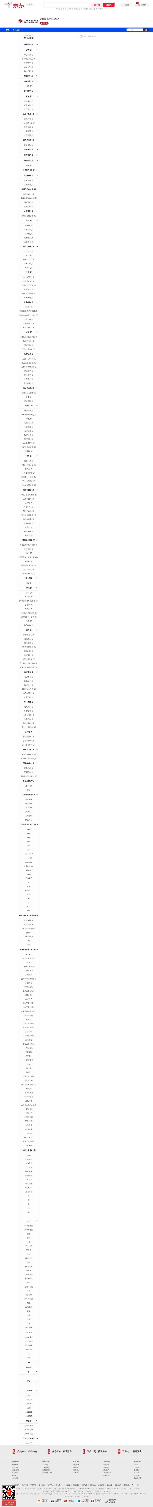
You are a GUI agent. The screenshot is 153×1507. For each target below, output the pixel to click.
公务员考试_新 (28, 715)
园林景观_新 (28, 643)
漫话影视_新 (28, 206)
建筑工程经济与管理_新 (29, 667)
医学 (28, 1262)
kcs (28, 899)
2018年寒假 (28, 1097)
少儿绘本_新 (28, 91)
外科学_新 (29, 593)
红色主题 (28, 799)
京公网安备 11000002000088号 (24, 1488)
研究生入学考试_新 (29, 727)
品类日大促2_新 (29, 170)
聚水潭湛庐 (29, 1430)
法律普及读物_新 (28, 349)
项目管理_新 (28, 431)
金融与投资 (29, 1287)
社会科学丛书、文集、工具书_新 (28, 315)
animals (29, 1332)
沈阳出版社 (29, 1121)
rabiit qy (29, 1349)
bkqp (29, 1155)
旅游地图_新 (28, 119)
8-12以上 (28, 890)
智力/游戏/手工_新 (29, 59)
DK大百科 (28, 954)
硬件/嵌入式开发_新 (28, 565)
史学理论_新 (28, 242)
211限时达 (45, 1467)
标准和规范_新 (28, 635)
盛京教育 (28, 1040)
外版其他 (28, 1101)
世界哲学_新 (28, 251)
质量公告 (110, 1485)
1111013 (29, 1416)
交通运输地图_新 (28, 123)
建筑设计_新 (28, 655)
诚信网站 (70, 1501)
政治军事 (28, 1307)
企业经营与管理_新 (29, 363)
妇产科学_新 (28, 625)
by (29, 941)
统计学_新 (29, 307)
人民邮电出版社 (29, 1036)
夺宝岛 (136, 1465)
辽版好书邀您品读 (28, 795)
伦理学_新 (29, 268)
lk (28, 1386)
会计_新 (29, 419)
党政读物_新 (28, 297)
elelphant (28, 1345)
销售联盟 (84, 1485)
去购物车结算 (142, 5)
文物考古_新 (28, 238)
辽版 (28, 1381)
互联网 (28, 1250)
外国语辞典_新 (28, 737)
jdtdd (29, 1408)
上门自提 (45, 1465)
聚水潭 (28, 1421)
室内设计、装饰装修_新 (29, 663)
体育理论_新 (28, 185)
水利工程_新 (28, 697)
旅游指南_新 (28, 127)
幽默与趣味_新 (28, 194)
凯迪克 (28, 583)
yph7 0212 (29, 854)
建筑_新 (29, 630)
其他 (28, 790)
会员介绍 (15, 1467)
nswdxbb (28, 862)
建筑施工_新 (28, 639)
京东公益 (127, 1485)
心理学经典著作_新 (29, 216)
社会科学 (28, 1258)
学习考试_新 (28, 702)
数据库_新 (29, 561)
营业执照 (124, 1494)
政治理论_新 (28, 289)
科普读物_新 (28, 531)
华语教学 (28, 999)
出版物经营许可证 (78, 1491)
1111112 (29, 1391)
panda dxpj (29, 1337)
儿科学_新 (29, 597)
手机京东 (67, 1485)
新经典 (28, 1068)
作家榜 (28, 1089)
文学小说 (28, 1167)
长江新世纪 (29, 1080)
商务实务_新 (28, 439)
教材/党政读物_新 (28, 293)
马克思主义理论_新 (29, 285)
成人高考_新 (28, 707)
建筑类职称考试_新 (29, 754)
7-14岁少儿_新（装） (29, 1150)
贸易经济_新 (28, 371)
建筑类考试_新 (28, 750)
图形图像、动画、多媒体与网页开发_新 (28, 557)
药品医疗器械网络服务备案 (68, 1488)
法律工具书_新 (28, 341)
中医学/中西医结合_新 (28, 613)
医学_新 (29, 588)
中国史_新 (29, 225)
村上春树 (59, 9)
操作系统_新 (28, 549)
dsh (28, 945)
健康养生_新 (28, 149)
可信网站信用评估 (43, 1501)
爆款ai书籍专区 (28, 781)
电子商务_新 (28, 423)
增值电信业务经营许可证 (139, 1494)
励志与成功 (29, 1275)
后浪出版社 (29, 995)
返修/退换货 (107, 1472)
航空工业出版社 (29, 991)
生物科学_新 (28, 523)
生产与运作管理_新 (29, 447)
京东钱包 (78, 1496)
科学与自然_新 (28, 490)
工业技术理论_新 (28, 481)
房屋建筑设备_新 (28, 659)
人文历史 (28, 1180)
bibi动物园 (99, 9)
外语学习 (28, 1266)
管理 (28, 1238)
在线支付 (76, 1467)
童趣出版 (28, 1052)
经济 (28, 1283)
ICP (55, 1488)
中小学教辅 (29, 1226)
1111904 (29, 1400)
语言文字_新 (28, 319)
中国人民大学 (29, 1137)
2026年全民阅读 (29, 1438)
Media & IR (135, 1485)
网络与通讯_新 (28, 569)
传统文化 (28, 803)
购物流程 (15, 1465)
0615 (29, 907)
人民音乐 (28, 1125)
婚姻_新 (29, 165)
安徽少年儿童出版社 (28, 958)
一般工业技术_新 (28, 473)
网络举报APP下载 (96, 1501)
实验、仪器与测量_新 (29, 495)
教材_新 (29, 553)
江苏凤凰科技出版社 (28, 1011)
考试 (28, 1291)
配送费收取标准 (47, 1472)
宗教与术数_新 (28, 259)
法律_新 (29, 332)
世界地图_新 (28, 135)
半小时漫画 (84, 9)
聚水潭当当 (29, 1434)
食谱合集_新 (28, 145)
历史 (28, 1315)
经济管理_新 (28, 354)
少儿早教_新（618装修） (28, 915)
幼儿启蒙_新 (28, 71)
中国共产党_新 (28, 281)
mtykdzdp (28, 1159)
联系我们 (25, 1485)
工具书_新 (29, 503)
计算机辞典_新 (28, 741)
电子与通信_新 (28, 693)
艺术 (28, 1303)
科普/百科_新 (29, 920)
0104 (29, 886)
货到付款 (76, 1465)
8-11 (28, 894)
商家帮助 (50, 1485)
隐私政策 (118, 1485)
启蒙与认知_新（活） (29, 824)
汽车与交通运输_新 (29, 485)
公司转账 (76, 1472)
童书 (28, 1234)
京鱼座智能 (137, 1478)
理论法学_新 (28, 345)
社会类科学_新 (28, 327)
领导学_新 (29, 451)
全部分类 (16, 30)
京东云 (86, 1496)
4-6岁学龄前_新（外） (28, 949)
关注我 (45, 23)
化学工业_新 (28, 461)
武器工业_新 (28, 685)
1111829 (29, 1396)
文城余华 (92, 9)
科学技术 (28, 1188)
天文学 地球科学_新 (28, 515)
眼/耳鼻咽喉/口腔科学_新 (28, 601)
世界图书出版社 (29, 1044)
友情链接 (76, 1485)
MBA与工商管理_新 (28, 415)
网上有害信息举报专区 (83, 1501)
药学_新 (29, 621)
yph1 (29, 829)
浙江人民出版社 (29, 1141)
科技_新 (29, 456)
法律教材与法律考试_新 (29, 337)
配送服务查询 (46, 1470)
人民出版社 (29, 1426)
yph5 (29, 846)
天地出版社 (29, 1048)
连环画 (28, 1019)
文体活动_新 (28, 180)
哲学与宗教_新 (28, 246)
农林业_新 (29, 469)
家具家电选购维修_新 (29, 198)
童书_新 (29, 50)
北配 (28, 962)
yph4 (29, 842)
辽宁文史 (28, 1056)
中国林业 (28, 1129)
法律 (28, 1254)
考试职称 (28, 1184)
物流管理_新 (28, 410)
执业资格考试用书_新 (29, 758)
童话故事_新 (28, 76)
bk (29, 1362)
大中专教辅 (29, 1230)
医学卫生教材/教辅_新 (28, 776)
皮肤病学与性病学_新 (29, 617)
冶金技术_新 (28, 677)
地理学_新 (29, 527)
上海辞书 (28, 1133)
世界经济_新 (28, 379)
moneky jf (28, 1341)
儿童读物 (28, 816)
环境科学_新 (28, 507)
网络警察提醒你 (56, 1501)
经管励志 (28, 1175)
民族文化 (28, 820)
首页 (7, 30)
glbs (28, 1221)
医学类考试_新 (28, 763)
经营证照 (67, 1494)
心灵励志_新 (28, 44)
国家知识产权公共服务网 (110, 1501)
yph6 (29, 850)
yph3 (29, 837)
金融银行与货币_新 (29, 393)
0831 (29, 911)
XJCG (29, 1064)
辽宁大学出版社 (29, 1023)
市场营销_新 (28, 427)
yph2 (29, 833)
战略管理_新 (28, 435)
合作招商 (42, 1485)
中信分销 (28, 1113)
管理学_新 (29, 406)
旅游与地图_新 (28, 114)
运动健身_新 (28, 101)
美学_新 (29, 255)
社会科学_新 (28, 302)
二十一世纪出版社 (28, 966)
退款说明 (106, 1470)
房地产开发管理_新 (29, 647)
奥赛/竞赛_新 (29, 711)
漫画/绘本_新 (29, 63)
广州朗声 (28, 975)
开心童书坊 (29, 1015)
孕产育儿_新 (28, 109)
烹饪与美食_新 (28, 140)
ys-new (28, 1367)
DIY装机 (136, 1467)
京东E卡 (136, 1472)
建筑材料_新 (28, 651)
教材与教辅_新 (28, 723)
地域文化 (28, 808)
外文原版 (28, 578)
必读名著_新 (28, 81)
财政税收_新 (28, 383)
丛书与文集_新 (28, 499)
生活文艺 (28, 1192)
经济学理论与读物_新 (29, 367)
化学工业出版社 (29, 1003)
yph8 (29, 874)
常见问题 (15, 1472)
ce (29, 1212)
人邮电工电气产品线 (28, 1105)
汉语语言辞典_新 (28, 745)
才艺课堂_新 (28, 55)
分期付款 (76, 1470)
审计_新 (29, 397)
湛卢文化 (28, 1072)
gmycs (28, 870)
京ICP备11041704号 (44, 1488)
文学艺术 (28, 812)
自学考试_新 (28, 719)
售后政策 (106, 1465)
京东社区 (93, 1485)
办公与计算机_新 (28, 573)
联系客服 (15, 1478)
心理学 (28, 1270)
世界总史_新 (28, 230)
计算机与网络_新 (28, 540)
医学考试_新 (28, 768)
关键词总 (28, 878)
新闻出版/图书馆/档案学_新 (28, 311)
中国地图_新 (28, 131)
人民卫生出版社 (29, 1028)
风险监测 (101, 1485)
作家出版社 (29, 1093)
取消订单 (106, 1475)
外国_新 (29, 86)
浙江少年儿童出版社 (28, 1084)
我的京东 (126, 5)
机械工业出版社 (29, 1007)
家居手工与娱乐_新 (29, 189)
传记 (28, 1323)
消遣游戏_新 (28, 202)
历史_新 (29, 221)
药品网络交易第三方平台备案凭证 (107, 1488)
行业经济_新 (28, 375)
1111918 (29, 1404)
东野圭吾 (77, 9)
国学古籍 (28, 1279)
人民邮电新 (29, 1117)
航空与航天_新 (28, 519)
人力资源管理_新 (28, 443)
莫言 (64, 9)
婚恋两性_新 (28, 160)
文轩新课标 (29, 1060)
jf (28, 1372)
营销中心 (59, 1485)
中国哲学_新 (28, 263)
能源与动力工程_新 (29, 689)
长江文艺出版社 (29, 1076)
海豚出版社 (29, 987)
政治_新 (29, 272)
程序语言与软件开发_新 (29, 545)
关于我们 (16, 1485)
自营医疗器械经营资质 (86, 1488)
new (28, 1357)
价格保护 (106, 1467)
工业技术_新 (28, 672)
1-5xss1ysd (28, 866)
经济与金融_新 (28, 388)
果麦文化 (28, 983)
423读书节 (29, 1443)
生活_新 (29, 96)
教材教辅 (28, 1171)
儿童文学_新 (28, 67)
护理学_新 (29, 605)
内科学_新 (29, 609)
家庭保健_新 (28, 105)
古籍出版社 (29, 971)
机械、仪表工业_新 (29, 465)
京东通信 (137, 1475)
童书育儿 (28, 1163)
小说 (28, 1242)
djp (29, 1353)
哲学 (28, 1311)
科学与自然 (29, 1299)
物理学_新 (29, 535)
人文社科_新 (28, 211)
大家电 (14, 1475)
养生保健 (28, 1327)
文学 (28, 1319)
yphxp (28, 932)
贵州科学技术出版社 (28, 979)
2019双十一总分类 (29, 928)
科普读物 (28, 1295)
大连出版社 (29, 1109)
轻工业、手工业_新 (29, 477)
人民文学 (70, 9)
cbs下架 (29, 858)
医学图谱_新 (28, 772)
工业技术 (28, 1246)
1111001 (29, 1412)
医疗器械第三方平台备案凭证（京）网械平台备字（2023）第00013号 (95, 1494)
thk (29, 1208)
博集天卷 (28, 1146)
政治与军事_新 (28, 277)
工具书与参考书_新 (29, 359)
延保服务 (137, 1470)
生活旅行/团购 (16, 1470)
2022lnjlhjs (29, 937)
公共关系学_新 (28, 323)
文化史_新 (29, 234)
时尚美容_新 (28, 155)
